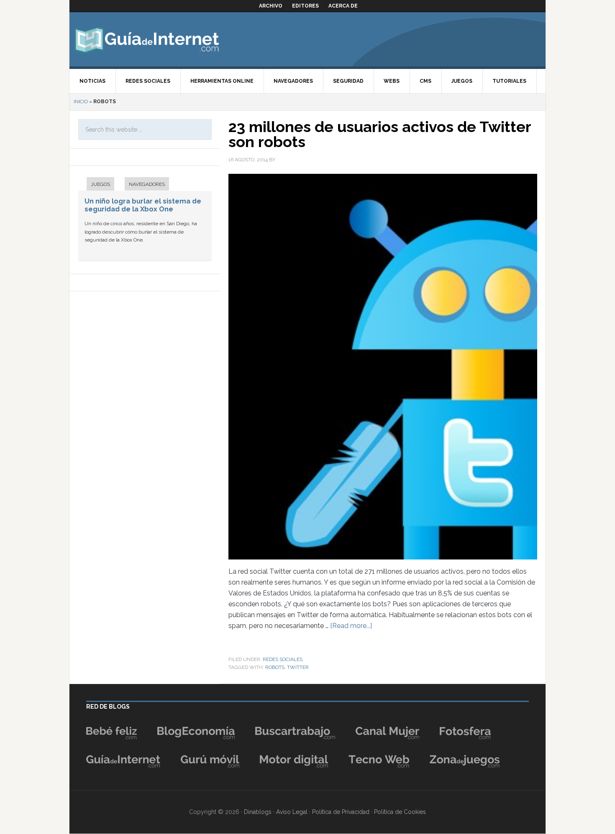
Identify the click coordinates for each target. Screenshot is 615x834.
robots (274, 667)
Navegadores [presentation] (147, 184)
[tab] (96, 184)
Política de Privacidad (340, 812)
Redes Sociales (282, 659)
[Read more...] (351, 626)
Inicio (81, 101)
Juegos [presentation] (100, 184)
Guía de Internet (147, 39)
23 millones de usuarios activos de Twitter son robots (379, 134)
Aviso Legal (292, 812)
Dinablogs (258, 812)
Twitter (298, 667)
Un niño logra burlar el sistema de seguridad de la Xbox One (143, 205)
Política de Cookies (400, 812)
